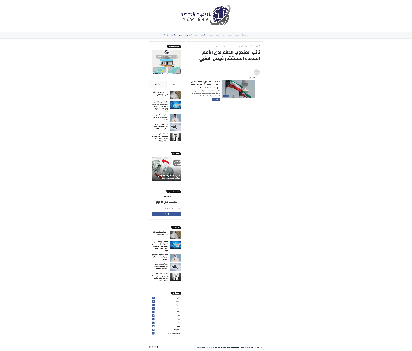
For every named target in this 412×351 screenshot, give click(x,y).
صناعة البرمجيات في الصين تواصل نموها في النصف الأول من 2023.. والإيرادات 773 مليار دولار (160, 106)
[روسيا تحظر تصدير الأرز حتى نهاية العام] (175, 95)
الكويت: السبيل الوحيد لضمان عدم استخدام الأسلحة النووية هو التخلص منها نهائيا (205, 85)
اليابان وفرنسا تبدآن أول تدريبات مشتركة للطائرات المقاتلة (161, 126)
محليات (237, 35)
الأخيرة (157, 84)
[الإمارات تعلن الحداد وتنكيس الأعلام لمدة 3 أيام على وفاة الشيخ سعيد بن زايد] (175, 137)
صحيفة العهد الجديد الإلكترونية (230, 347)
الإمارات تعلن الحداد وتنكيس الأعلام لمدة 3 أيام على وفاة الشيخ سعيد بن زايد (160, 137)
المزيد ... (215, 99)
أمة (224, 35)
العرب (218, 35)
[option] (166, 169)
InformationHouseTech (213, 347)
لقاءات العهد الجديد (174, 333)
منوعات (173, 35)
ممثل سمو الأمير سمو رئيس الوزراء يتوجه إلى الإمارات (160, 117)
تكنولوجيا (188, 35)
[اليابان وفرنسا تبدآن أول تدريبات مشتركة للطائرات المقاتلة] (175, 127)
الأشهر (175, 84)
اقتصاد (203, 35)
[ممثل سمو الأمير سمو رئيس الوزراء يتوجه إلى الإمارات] (175, 118)
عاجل (178, 298)
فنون (180, 35)
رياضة (196, 35)
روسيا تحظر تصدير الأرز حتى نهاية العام (160, 93)
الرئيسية (245, 35)
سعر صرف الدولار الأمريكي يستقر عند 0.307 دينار (169, 177)
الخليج (230, 35)
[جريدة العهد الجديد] (206, 16)
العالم (210, 35)
